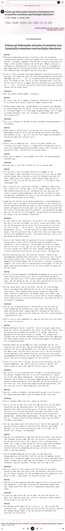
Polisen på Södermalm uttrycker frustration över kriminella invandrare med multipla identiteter (32, 523)
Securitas (23, 22)
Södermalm (15, 22)
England (36, 22)
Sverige (8, 22)
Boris (50, 22)
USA (41, 22)
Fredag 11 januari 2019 (20, 18)
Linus (29, 22)
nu (45, 22)
